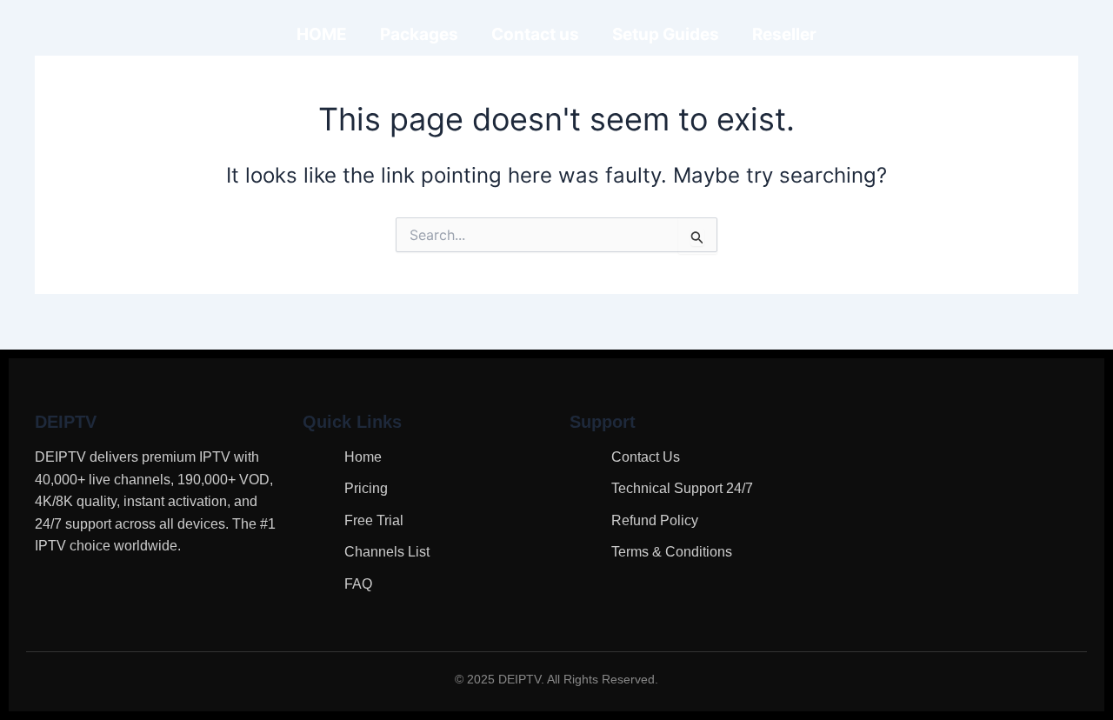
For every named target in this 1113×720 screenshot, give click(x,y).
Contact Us (645, 457)
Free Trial (373, 520)
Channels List (387, 551)
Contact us (535, 34)
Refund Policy (654, 520)
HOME (322, 34)
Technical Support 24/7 (682, 488)
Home (363, 457)
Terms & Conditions (671, 551)
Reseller (784, 34)
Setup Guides (665, 34)
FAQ (358, 584)
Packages (419, 34)
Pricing (366, 488)
